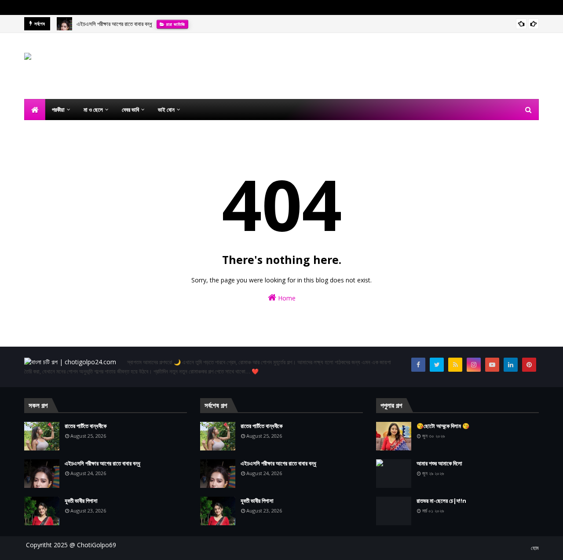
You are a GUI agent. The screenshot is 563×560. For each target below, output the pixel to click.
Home (286, 298)
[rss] (455, 365)
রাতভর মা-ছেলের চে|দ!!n (441, 501)
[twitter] (437, 365)
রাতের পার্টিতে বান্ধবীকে (85, 426)
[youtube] (492, 365)
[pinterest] (529, 365)
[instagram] (474, 365)
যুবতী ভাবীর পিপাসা (81, 501)
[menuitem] (34, 109)
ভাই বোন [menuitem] (166, 109)
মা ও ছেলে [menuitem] (93, 109)
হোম (535, 548)
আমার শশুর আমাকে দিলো (439, 463)
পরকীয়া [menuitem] (58, 109)
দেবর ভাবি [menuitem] (130, 109)
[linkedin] (511, 365)
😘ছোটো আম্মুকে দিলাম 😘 (443, 426)
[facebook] (418, 365)
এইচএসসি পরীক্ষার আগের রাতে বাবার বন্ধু (114, 24)
